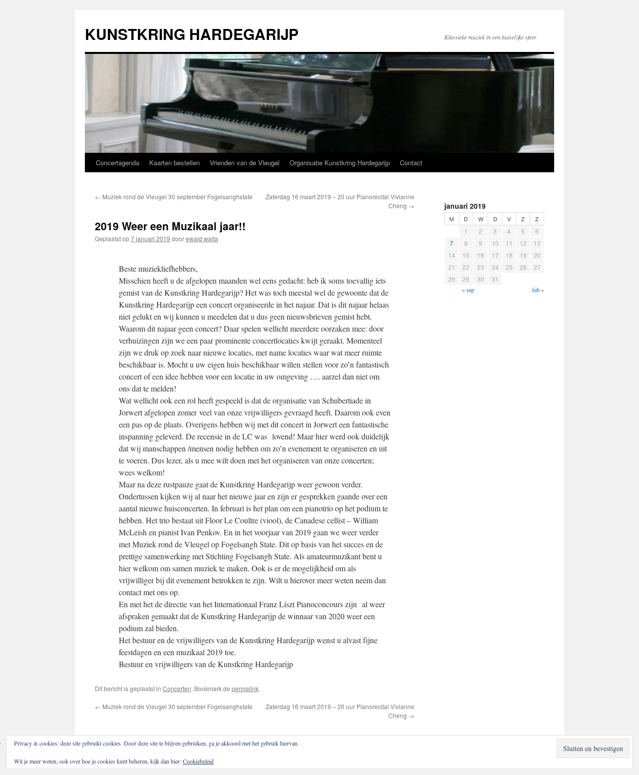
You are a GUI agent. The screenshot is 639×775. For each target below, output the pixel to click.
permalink (245, 688)
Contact (411, 162)
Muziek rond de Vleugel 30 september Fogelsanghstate (174, 196)
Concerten (177, 688)
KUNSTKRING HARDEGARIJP (192, 33)
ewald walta (202, 238)
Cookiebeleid (198, 761)
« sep (468, 290)
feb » (538, 290)
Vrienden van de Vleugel (245, 162)
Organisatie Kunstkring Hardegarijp (340, 162)
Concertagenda (117, 162)
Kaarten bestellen (174, 162)
